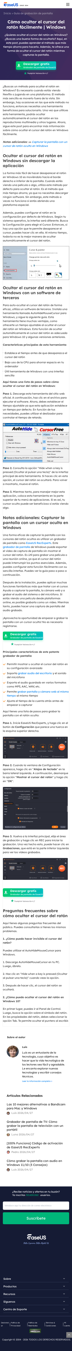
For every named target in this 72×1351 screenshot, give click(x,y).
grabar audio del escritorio (35, 673)
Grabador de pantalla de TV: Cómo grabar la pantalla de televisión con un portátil (35, 1126)
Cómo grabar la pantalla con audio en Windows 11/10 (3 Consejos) (34, 1163)
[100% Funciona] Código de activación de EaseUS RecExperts (35, 1145)
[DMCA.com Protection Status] (36, 1330)
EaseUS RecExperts (38, 543)
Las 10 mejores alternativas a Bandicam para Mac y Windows (36, 1106)
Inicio (7, 13)
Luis (24, 1047)
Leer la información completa (36, 1081)
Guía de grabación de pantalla (33, 13)
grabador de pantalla (16, 547)
